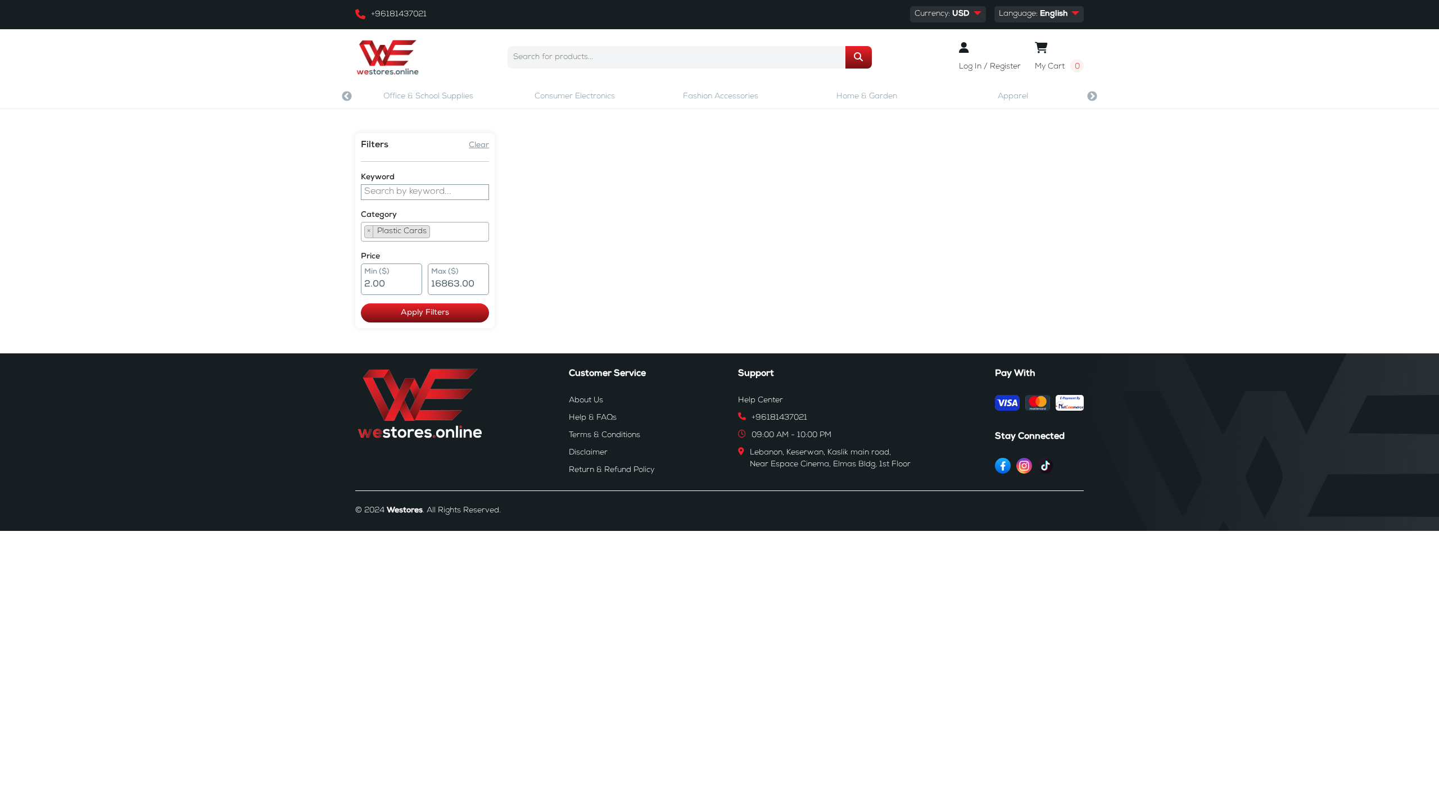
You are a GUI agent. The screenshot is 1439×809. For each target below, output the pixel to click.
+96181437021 (399, 15)
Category (379, 215)
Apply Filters (425, 313)
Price (370, 257)
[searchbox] (436, 233)
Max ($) (445, 272)
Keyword (378, 177)
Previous (346, 96)
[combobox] (425, 232)
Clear (479, 145)
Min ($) (377, 272)
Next (1092, 96)
